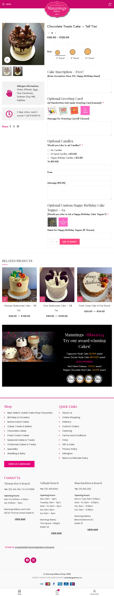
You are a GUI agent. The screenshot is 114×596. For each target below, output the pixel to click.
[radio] (60, 50)
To (53, 161)
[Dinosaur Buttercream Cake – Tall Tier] (19, 284)
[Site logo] (57, 8)
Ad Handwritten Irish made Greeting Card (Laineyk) (75, 102)
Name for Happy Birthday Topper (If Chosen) (70, 230)
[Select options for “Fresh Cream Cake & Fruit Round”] (80, 299)
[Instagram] (33, 560)
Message (56, 183)
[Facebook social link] (10, 126)
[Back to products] (52, 33)
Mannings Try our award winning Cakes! (84, 340)
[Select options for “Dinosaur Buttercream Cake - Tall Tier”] (5, 299)
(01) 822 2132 (85, 489)
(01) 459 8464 (51, 489)
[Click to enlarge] (7, 60)
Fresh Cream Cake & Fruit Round (94, 305)
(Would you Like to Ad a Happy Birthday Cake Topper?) (77, 214)
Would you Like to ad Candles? (65, 145)
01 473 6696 (28, 489)
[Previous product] (48, 33)
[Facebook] (27, 560)
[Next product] (55, 33)
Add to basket (69, 241)
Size (49, 51)
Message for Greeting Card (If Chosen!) (68, 118)
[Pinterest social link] (18, 126)
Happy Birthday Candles (67, 157)
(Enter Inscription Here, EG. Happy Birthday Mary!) (73, 76)
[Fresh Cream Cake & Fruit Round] (94, 284)
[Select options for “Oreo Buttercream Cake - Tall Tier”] (42, 299)
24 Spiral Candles (64, 154)
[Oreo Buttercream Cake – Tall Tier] (57, 284)
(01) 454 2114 (14, 489)
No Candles (56, 150)
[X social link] (14, 126)
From (49, 172)
